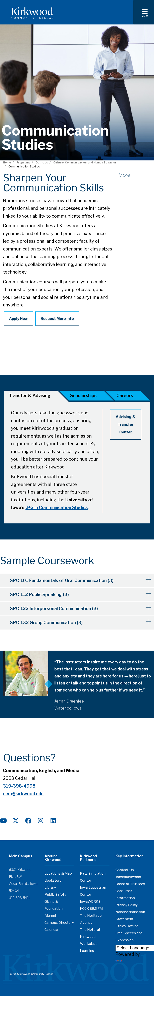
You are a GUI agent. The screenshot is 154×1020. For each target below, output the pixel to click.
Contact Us (125, 870)
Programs (23, 162)
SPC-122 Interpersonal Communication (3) (54, 608)
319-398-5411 (19, 898)
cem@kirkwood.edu (23, 793)
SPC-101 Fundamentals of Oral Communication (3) (61, 580)
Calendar (52, 930)
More (124, 175)
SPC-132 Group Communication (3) (46, 622)
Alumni (50, 916)
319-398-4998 (19, 786)
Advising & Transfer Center (126, 424)
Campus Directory (59, 923)
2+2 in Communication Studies (56, 507)
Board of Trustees (130, 884)
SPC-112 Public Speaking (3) (39, 594)
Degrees (42, 162)
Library (50, 887)
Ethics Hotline (127, 926)
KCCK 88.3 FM (91, 908)
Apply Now (18, 318)
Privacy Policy (127, 905)
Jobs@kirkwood (128, 877)
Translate (133, 960)
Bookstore (53, 880)
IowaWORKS (90, 901)
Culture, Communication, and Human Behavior (84, 162)
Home (7, 162)
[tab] (86, 396)
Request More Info (57, 318)
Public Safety (55, 894)
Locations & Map (58, 873)
